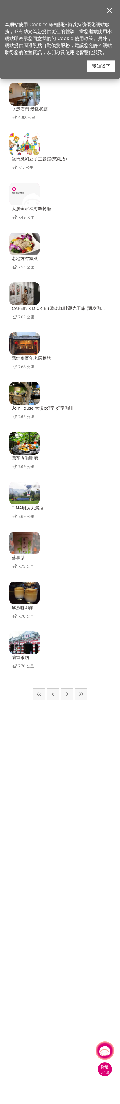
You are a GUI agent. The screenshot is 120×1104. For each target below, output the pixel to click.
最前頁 (39, 694)
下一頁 (67, 694)
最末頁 (81, 694)
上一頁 (53, 694)
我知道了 (101, 66)
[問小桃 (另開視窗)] (105, 1050)
